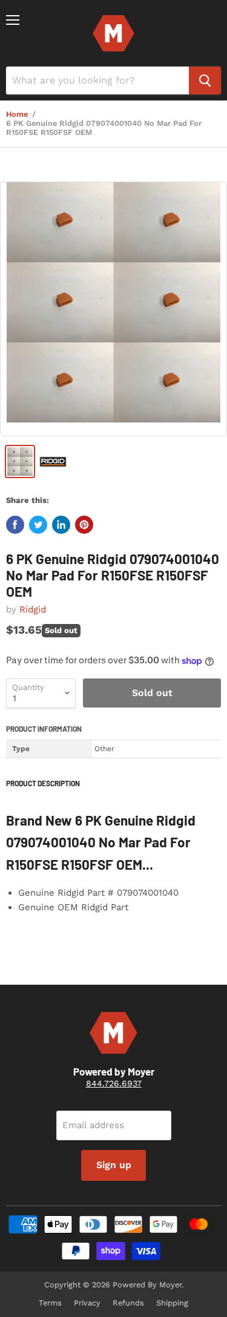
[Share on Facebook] (15, 525)
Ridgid (32, 609)
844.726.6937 (114, 1083)
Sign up (113, 1165)
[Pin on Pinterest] (84, 525)
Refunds (128, 1302)
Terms (50, 1302)
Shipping (172, 1302)
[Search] (205, 80)
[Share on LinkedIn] (61, 525)
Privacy (87, 1302)
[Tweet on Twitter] (38, 525)
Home (17, 114)
